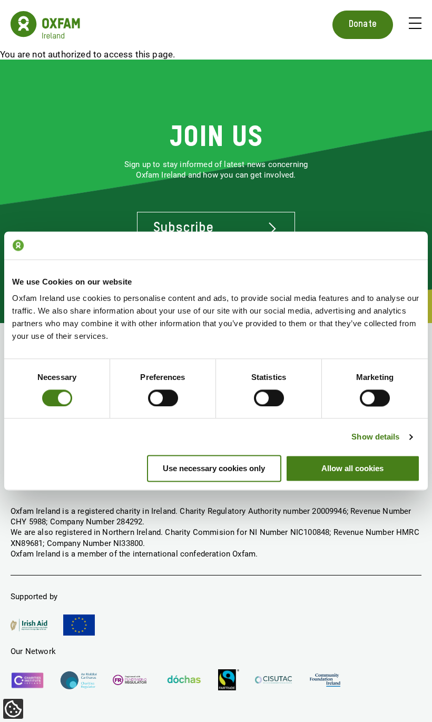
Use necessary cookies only (214, 468)
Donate (363, 24)
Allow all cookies (352, 468)
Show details (375, 436)
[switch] (163, 397)
